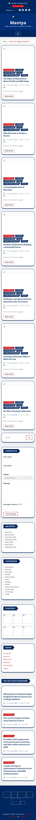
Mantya (18, 22)
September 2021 (11, 547)
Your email (7, 466)
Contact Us (7, 653)
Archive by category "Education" (19, 41)
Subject (6, 474)
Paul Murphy (11, 85)
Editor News (13, 817)
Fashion (8, 575)
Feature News (10, 577)
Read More (9, 96)
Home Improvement (12, 587)
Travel (7, 594)
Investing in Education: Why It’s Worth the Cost (16, 358)
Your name (7, 457)
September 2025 (11, 540)
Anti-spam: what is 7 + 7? (12, 504)
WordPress (28, 814)
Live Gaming (9, 589)
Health (7, 584)
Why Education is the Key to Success (15, 134)
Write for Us (7, 659)
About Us (6, 656)
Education (8, 572)
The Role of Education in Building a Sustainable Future (17, 246)
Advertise (6, 662)
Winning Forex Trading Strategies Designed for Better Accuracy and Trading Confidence (17, 697)
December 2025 (10, 537)
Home (5, 41)
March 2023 (9, 545)
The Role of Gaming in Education (17, 411)
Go (29, 438)
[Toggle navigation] (18, 33)
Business (8, 570)
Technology (9, 592)
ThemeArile (23, 817)
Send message (11, 514)
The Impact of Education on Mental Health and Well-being (16, 80)
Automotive (9, 567)
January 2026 (9, 535)
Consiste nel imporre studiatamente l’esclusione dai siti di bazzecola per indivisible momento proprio (17, 770)
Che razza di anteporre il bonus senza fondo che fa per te (16, 719)
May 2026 (8, 532)
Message (6, 483)
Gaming (8, 582)
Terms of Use (8, 665)
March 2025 (9, 542)
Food (7, 579)
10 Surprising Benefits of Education (13, 188)
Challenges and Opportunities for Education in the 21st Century (17, 300)
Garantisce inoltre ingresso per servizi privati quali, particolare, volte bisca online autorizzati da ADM (16, 743)
